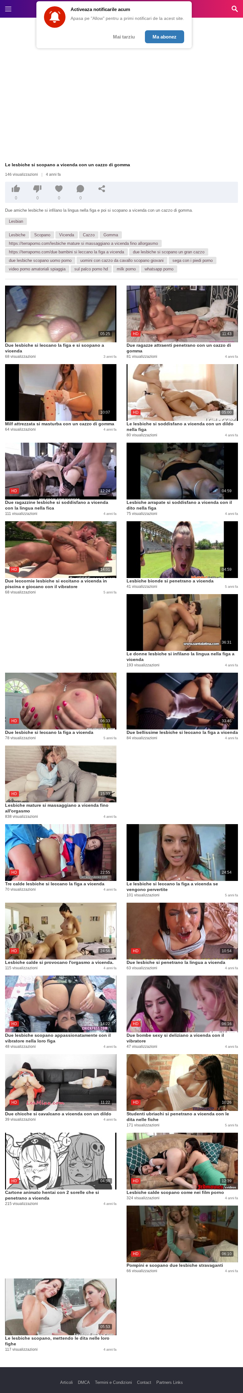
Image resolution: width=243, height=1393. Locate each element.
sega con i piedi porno (192, 260)
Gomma (110, 235)
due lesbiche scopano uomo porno (40, 260)
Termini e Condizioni (113, 1382)
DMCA (84, 1382)
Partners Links (169, 1382)
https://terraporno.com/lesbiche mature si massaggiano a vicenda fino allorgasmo (83, 243)
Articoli (66, 1382)
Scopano (42, 235)
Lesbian (16, 221)
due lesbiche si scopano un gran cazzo (168, 252)
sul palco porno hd (91, 269)
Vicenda (66, 235)
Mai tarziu (124, 36)
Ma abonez (165, 36)
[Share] (102, 189)
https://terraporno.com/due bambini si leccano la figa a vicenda (66, 252)
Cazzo (89, 235)
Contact (144, 1382)
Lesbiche (17, 235)
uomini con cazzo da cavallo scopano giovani (122, 260)
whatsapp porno (159, 269)
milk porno (126, 269)
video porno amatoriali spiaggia (37, 269)
